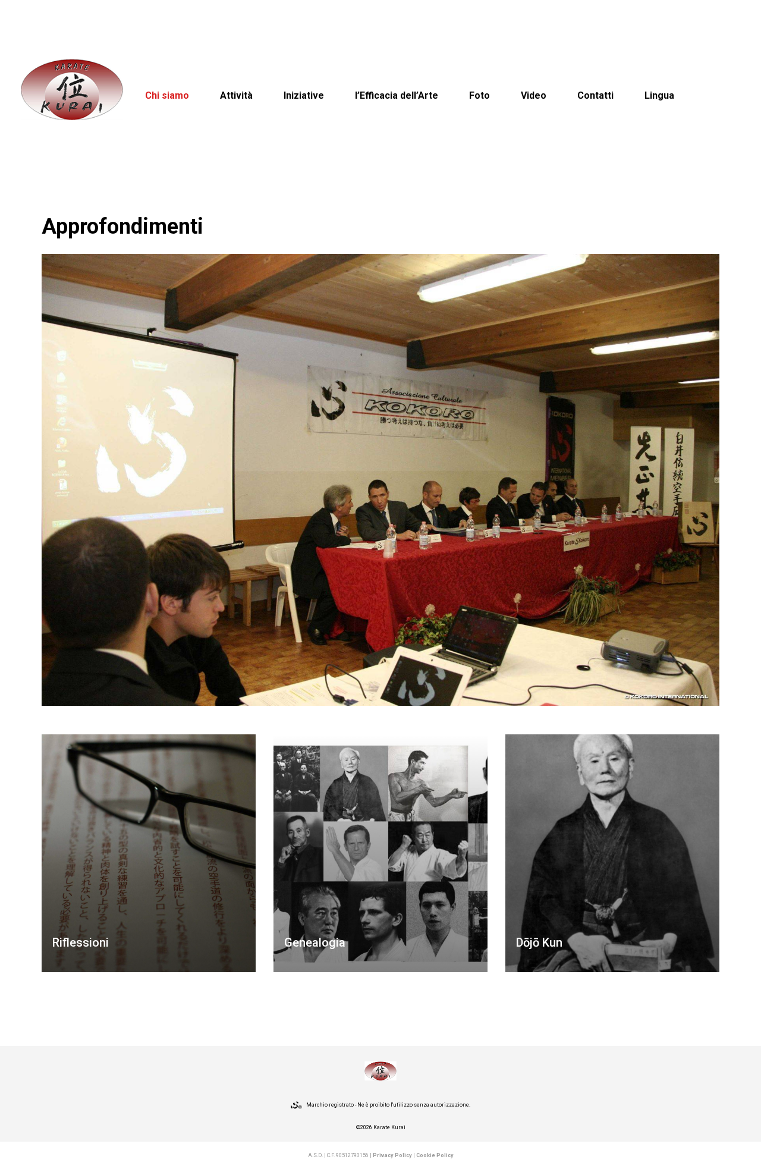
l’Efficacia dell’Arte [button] (396, 95)
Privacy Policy (392, 1155)
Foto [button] (479, 95)
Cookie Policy (435, 1155)
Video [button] (533, 95)
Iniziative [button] (304, 95)
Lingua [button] (659, 95)
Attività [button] (236, 95)
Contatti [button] (595, 95)
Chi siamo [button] (167, 95)
